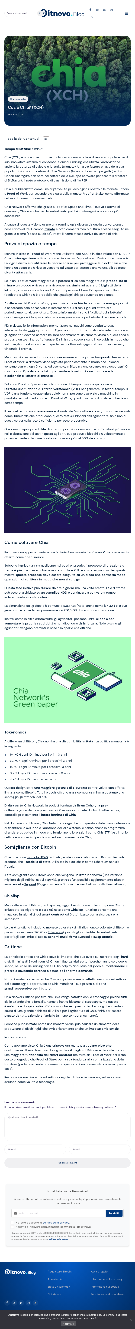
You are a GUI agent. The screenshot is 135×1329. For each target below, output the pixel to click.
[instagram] (14, 1303)
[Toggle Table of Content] (44, 138)
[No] (130, 1319)
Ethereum (55, 932)
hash (31, 330)
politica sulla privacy (56, 1222)
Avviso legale (99, 1271)
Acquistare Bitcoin (60, 1271)
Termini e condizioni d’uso (107, 1294)
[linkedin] (21, 1303)
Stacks (47, 910)
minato (49, 229)
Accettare (68, 1323)
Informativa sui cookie (105, 1286)
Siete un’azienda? (59, 1286)
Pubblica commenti (67, 1162)
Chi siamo (54, 1294)
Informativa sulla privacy (107, 1279)
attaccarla (23, 272)
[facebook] (7, 1303)
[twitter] (35, 1303)
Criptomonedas (18, 99)
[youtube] (28, 1303)
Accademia (55, 1279)
